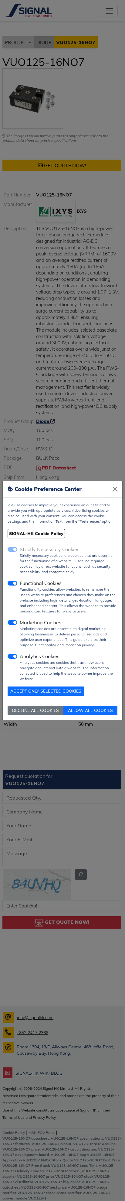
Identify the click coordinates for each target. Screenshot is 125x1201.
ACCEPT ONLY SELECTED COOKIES (45, 691)
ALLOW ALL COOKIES (90, 710)
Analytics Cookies (39, 656)
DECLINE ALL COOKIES (35, 710)
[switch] (12, 583)
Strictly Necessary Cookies (49, 549)
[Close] (115, 489)
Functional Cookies (41, 583)
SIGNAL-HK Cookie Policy (36, 533)
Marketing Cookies (40, 622)
